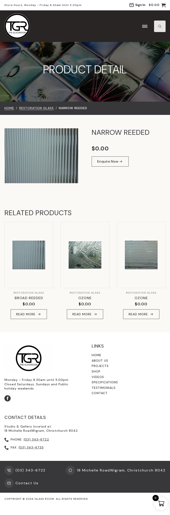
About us (100, 361)
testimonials (104, 388)
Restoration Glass (36, 108)
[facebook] (7, 398)
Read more (25, 314)
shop (96, 371)
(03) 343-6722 (36, 439)
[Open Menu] (144, 26)
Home (9, 108)
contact (100, 393)
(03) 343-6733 (31, 447)
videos (98, 377)
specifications (105, 382)
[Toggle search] (160, 26)
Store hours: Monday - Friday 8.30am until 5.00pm (43, 5)
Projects (100, 366)
